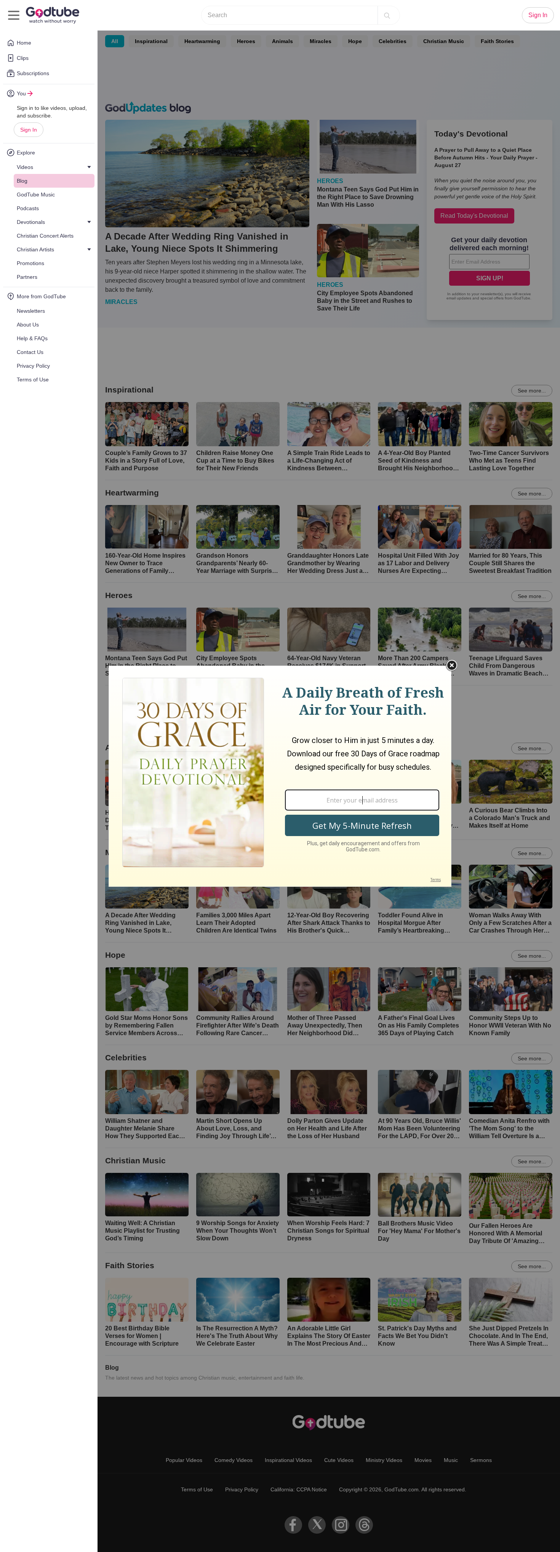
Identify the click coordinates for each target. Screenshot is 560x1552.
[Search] (387, 15)
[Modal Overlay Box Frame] (280, 776)
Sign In (28, 130)
